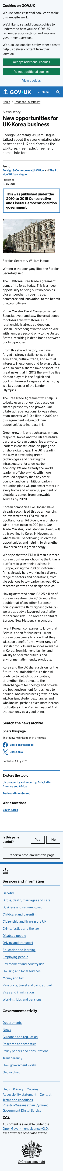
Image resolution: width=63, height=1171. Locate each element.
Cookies (32, 1089)
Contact (45, 1095)
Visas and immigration (18, 992)
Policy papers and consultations (25, 1051)
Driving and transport (18, 943)
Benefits (9, 893)
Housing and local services (22, 971)
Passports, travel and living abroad (27, 985)
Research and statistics (19, 1044)
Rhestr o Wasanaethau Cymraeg (25, 1105)
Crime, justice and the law (21, 928)
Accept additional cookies (31, 62)
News (7, 1030)
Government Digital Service (22, 1110)
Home (6, 101)
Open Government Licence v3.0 (25, 1129)
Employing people (15, 957)
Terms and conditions (18, 1100)
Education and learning (19, 950)
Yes (40, 840)
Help (6, 1089)
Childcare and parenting (20, 914)
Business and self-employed (23, 907)
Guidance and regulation (20, 1037)
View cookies (31, 80)
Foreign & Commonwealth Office (23, 170)
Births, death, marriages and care (26, 900)
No (55, 840)
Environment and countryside (23, 964)
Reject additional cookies (32, 72)
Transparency (12, 1058)
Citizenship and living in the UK (24, 921)
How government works (20, 1065)
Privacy (18, 1089)
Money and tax (13, 978)
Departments (12, 1023)
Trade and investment (27, 101)
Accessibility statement (19, 1095)
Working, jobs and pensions (22, 999)
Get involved (11, 1072)
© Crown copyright (31, 1162)
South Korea (10, 809)
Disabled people (14, 936)
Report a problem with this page (31, 855)
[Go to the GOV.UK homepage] (17, 92)
